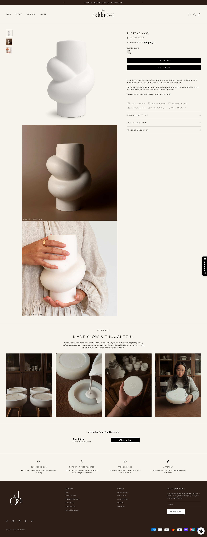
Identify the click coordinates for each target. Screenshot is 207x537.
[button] (204, 266)
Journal (30, 14)
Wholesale (120, 506)
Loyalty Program (122, 499)
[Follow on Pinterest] (25, 521)
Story (19, 14)
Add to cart (164, 61)
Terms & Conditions (72, 510)
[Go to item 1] (9, 33)
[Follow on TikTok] (32, 521)
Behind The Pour (123, 492)
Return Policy (70, 503)
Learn (43, 14)
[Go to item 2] (9, 41)
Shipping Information (72, 499)
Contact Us (69, 488)
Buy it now (164, 68)
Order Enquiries (71, 496)
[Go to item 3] (9, 50)
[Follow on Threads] (19, 521)
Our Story (120, 488)
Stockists (120, 503)
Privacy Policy (70, 506)
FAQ (67, 492)
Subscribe (175, 512)
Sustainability (121, 496)
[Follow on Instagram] (13, 521)
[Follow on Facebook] (7, 521)
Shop (8, 14)
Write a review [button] (125, 440)
